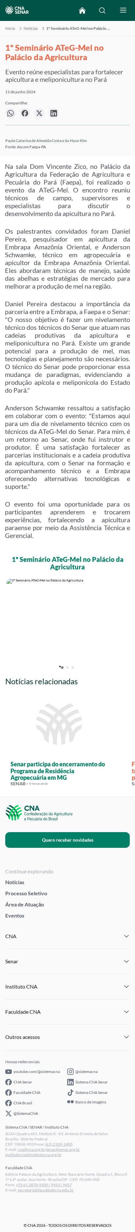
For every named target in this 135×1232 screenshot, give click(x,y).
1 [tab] (62, 667)
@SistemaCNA (25, 1113)
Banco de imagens (90, 1102)
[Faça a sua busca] (102, 10)
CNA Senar (22, 1082)
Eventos (14, 915)
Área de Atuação (24, 904)
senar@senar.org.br (63, 1149)
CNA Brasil (22, 1102)
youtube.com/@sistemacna (36, 1071)
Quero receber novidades (67, 840)
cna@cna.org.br (31, 1149)
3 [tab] (72, 667)
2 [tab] (67, 667)
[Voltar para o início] (82, 10)
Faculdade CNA (26, 1092)
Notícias (31, 28)
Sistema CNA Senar (91, 1082)
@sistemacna (86, 1071)
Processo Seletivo (26, 893)
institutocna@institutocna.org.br (33, 1154)
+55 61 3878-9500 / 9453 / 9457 (44, 1184)
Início (10, 28)
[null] (10, 113)
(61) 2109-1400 (58, 1144)
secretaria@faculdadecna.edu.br (46, 1189)
